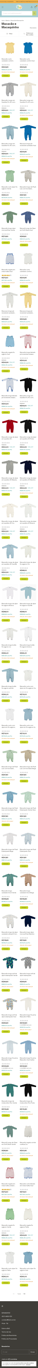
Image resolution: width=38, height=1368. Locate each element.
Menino (8, 20)
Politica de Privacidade (9, 1339)
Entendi (28, 1364)
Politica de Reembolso (9, 1335)
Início (3, 20)
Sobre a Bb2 (6, 1328)
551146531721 (6, 1313)
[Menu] (2, 7)
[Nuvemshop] (9, 1359)
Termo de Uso (6, 1332)
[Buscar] (34, 13)
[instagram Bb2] (2, 1306)
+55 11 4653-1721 (7, 1316)
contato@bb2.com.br (9, 1320)
